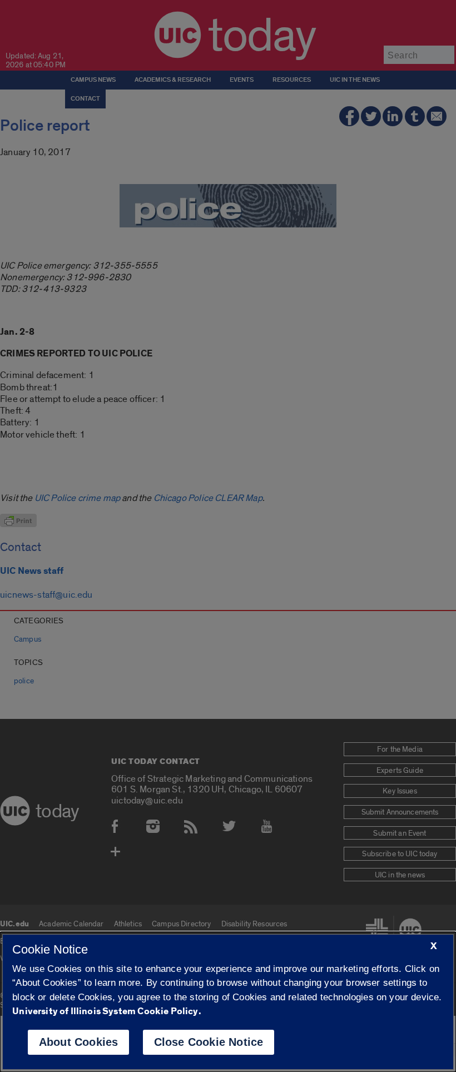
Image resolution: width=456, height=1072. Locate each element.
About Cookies (78, 1042)
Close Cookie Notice (209, 1042)
